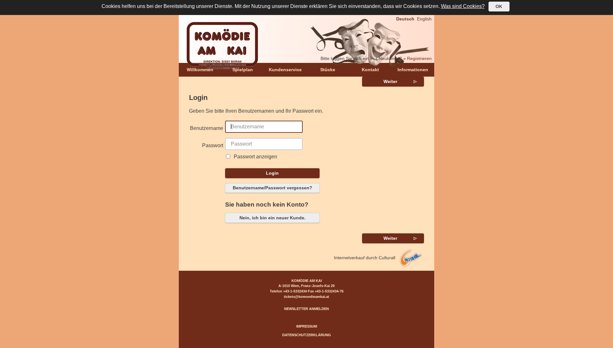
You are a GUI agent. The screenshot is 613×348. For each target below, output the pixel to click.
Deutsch (405, 18)
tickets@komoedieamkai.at (306, 297)
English (424, 18)
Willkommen (200, 69)
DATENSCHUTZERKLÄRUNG (306, 335)
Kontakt (370, 69)
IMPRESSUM (306, 326)
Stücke (327, 69)
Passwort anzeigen (255, 156)
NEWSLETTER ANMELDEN (306, 309)
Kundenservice (285, 69)
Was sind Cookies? (463, 6)
